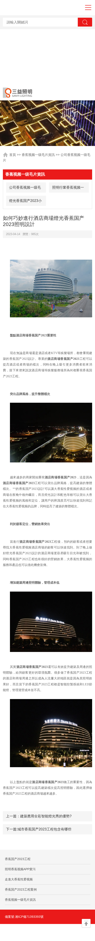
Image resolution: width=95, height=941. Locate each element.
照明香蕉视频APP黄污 (20, 869)
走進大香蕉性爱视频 (19, 879)
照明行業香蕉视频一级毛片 (68, 189)
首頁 (12, 155)
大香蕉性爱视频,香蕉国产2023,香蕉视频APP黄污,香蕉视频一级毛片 (47, 42)
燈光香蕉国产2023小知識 (25, 202)
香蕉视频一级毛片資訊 (38, 155)
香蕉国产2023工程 (17, 859)
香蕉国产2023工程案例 (21, 889)
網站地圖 (25, 932)
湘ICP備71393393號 (29, 916)
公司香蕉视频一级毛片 (25, 189)
